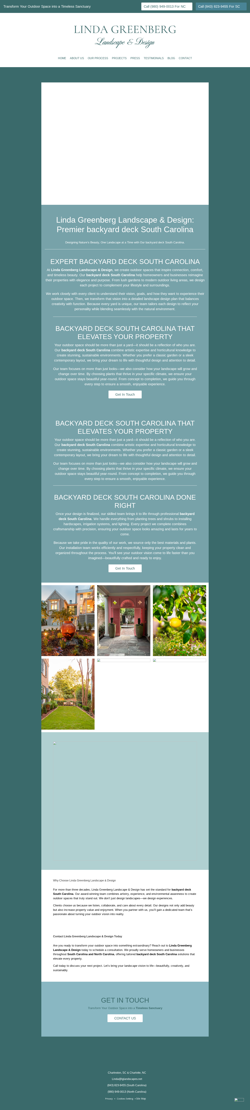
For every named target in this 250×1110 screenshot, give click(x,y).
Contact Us (125, 1018)
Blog (171, 58)
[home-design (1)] (125, 859)
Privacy (109, 1098)
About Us (77, 58)
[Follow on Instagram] (137, 1062)
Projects (119, 58)
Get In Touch (125, 394)
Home (62, 58)
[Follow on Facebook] (112, 1062)
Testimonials (154, 58)
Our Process (98, 58)
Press (135, 58)
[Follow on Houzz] (99, 1062)
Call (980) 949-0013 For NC (165, 6)
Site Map (141, 1098)
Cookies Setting (125, 1098)
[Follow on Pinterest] (125, 1062)
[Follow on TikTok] (150, 1062)
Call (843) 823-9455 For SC (219, 6)
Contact (185, 58)
